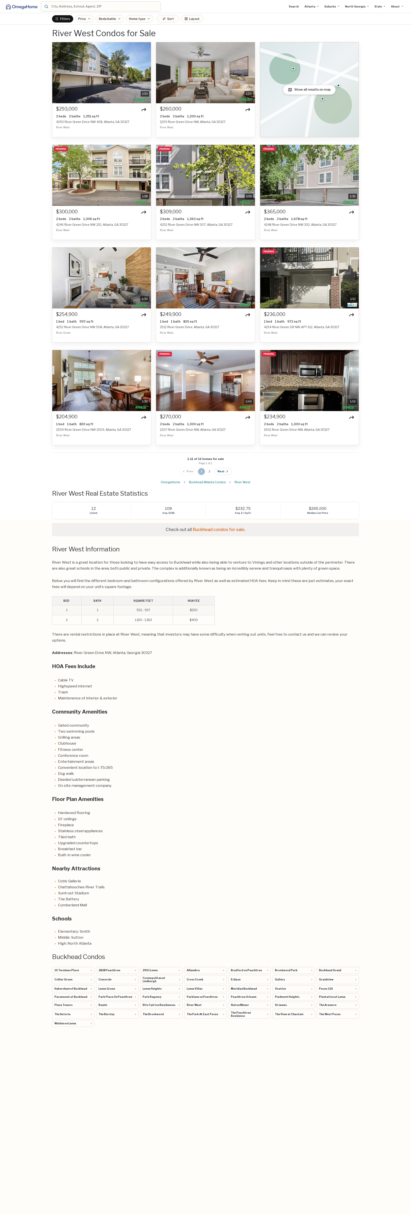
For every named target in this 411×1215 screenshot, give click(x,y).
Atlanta (309, 6)
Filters (65, 19)
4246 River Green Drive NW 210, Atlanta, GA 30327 (92, 224)
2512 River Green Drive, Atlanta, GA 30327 (189, 327)
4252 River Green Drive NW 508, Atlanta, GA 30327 (92, 327)
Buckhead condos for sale (218, 529)
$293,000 (66, 109)
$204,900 (66, 416)
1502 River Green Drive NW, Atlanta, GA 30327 (296, 429)
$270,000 (170, 416)
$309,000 (171, 211)
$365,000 (275, 211)
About (395, 6)
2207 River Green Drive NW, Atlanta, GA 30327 (193, 429)
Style (378, 6)
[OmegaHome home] (21, 6)
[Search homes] (46, 6)
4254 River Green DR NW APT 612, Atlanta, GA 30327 (301, 327)
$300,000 (67, 211)
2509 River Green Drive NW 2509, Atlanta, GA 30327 (93, 429)
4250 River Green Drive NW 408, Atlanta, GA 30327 (92, 122)
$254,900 (66, 314)
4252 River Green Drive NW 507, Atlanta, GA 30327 (196, 224)
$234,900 (274, 416)
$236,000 (274, 314)
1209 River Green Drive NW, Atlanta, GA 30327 (192, 122)
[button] (57, 72)
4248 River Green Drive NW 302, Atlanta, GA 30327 (300, 224)
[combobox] (105, 6)
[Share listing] (144, 109)
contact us (297, 634)
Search (294, 6)
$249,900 (170, 314)
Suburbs (330, 6)
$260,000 (170, 109)
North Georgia (355, 6)
